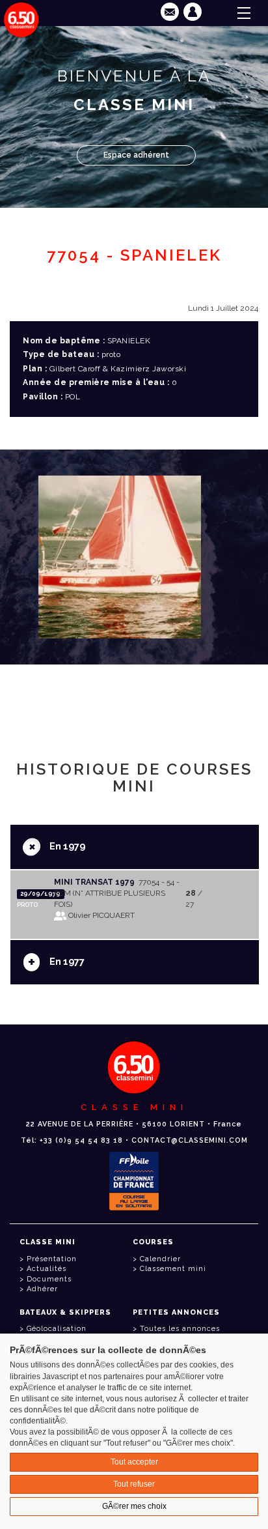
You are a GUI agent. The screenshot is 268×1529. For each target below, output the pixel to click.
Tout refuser (134, 1484)
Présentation (52, 1259)
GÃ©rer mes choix (134, 1506)
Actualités (46, 1269)
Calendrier (160, 1259)
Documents (49, 1279)
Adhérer (42, 1289)
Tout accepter (134, 1461)
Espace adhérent (136, 155)
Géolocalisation (57, 1328)
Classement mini (173, 1269)
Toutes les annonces (180, 1328)
